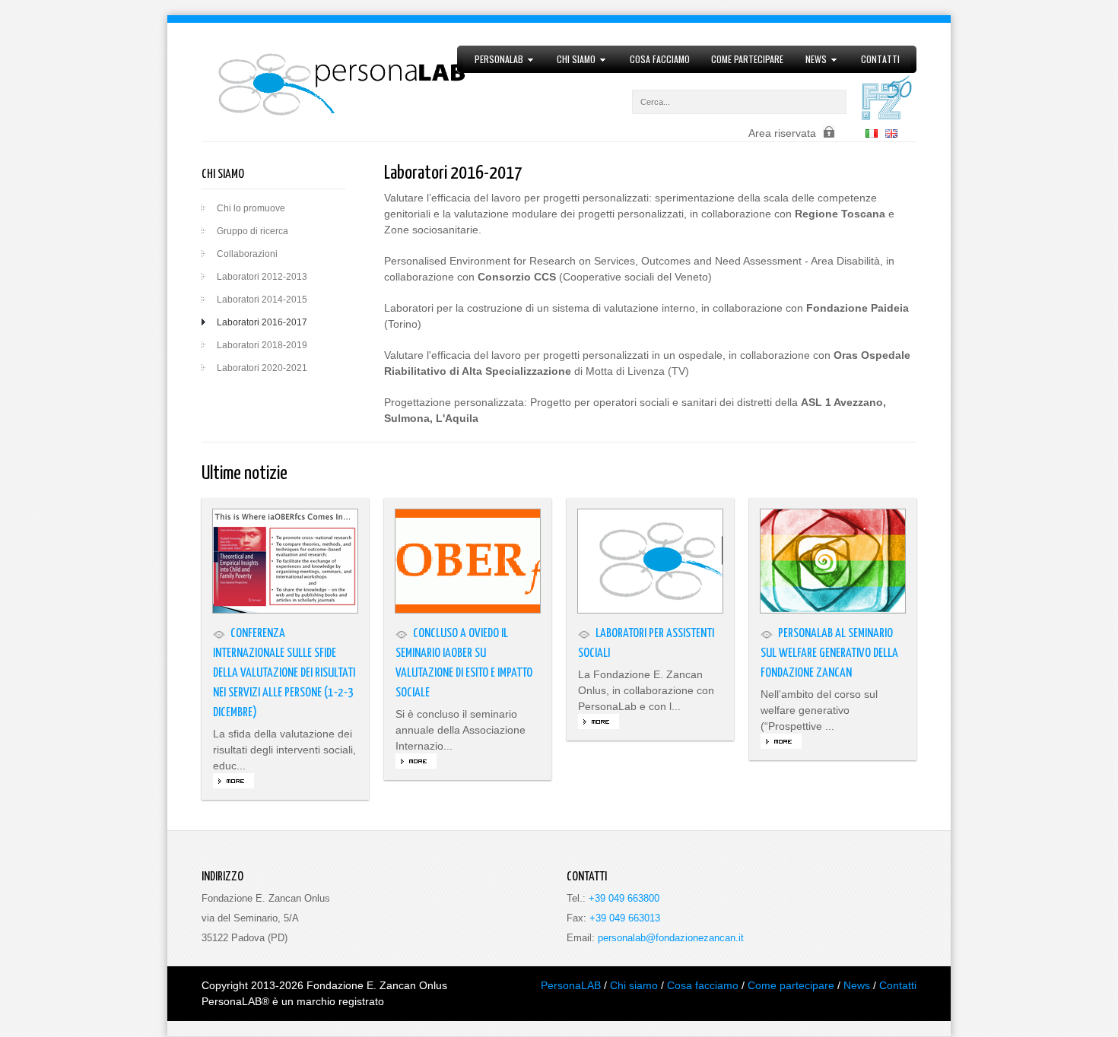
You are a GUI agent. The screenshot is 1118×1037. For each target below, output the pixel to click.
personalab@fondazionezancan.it (671, 938)
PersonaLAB (492, 59)
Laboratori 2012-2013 (262, 276)
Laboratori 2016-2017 (262, 322)
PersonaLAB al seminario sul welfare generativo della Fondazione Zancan (829, 653)
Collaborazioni (247, 254)
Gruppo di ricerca (252, 231)
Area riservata (782, 133)
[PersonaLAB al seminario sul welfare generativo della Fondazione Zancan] (833, 561)
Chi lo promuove (251, 208)
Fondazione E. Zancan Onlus (376, 985)
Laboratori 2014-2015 (262, 299)
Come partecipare (747, 58)
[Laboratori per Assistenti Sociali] (650, 561)
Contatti (880, 58)
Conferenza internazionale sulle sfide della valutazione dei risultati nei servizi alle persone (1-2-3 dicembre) (284, 673)
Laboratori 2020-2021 (262, 368)
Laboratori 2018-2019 (262, 345)
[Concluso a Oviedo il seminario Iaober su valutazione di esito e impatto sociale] (467, 561)
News (811, 59)
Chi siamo (571, 59)
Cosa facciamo (660, 58)
